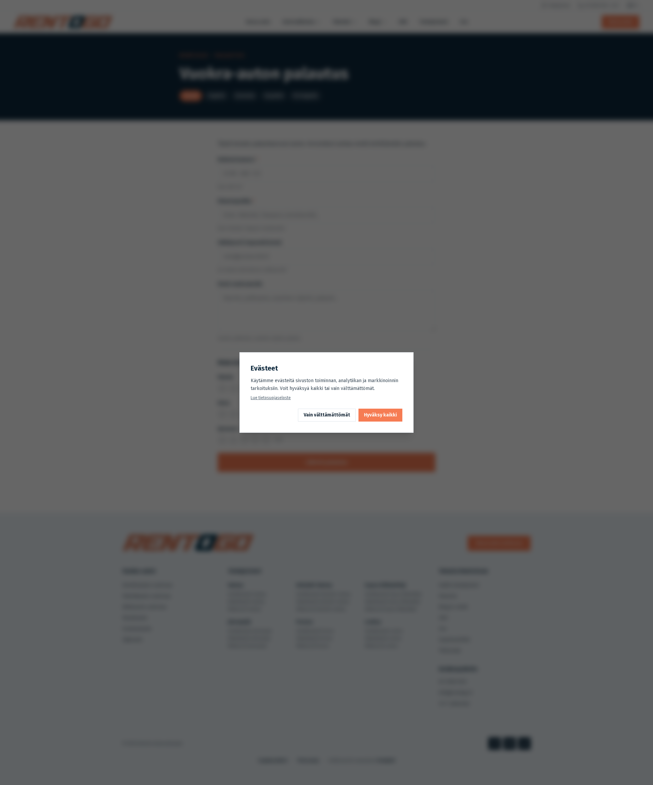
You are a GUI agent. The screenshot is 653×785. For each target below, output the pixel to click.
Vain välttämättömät (327, 415)
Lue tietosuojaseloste (271, 397)
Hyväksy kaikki (380, 415)
